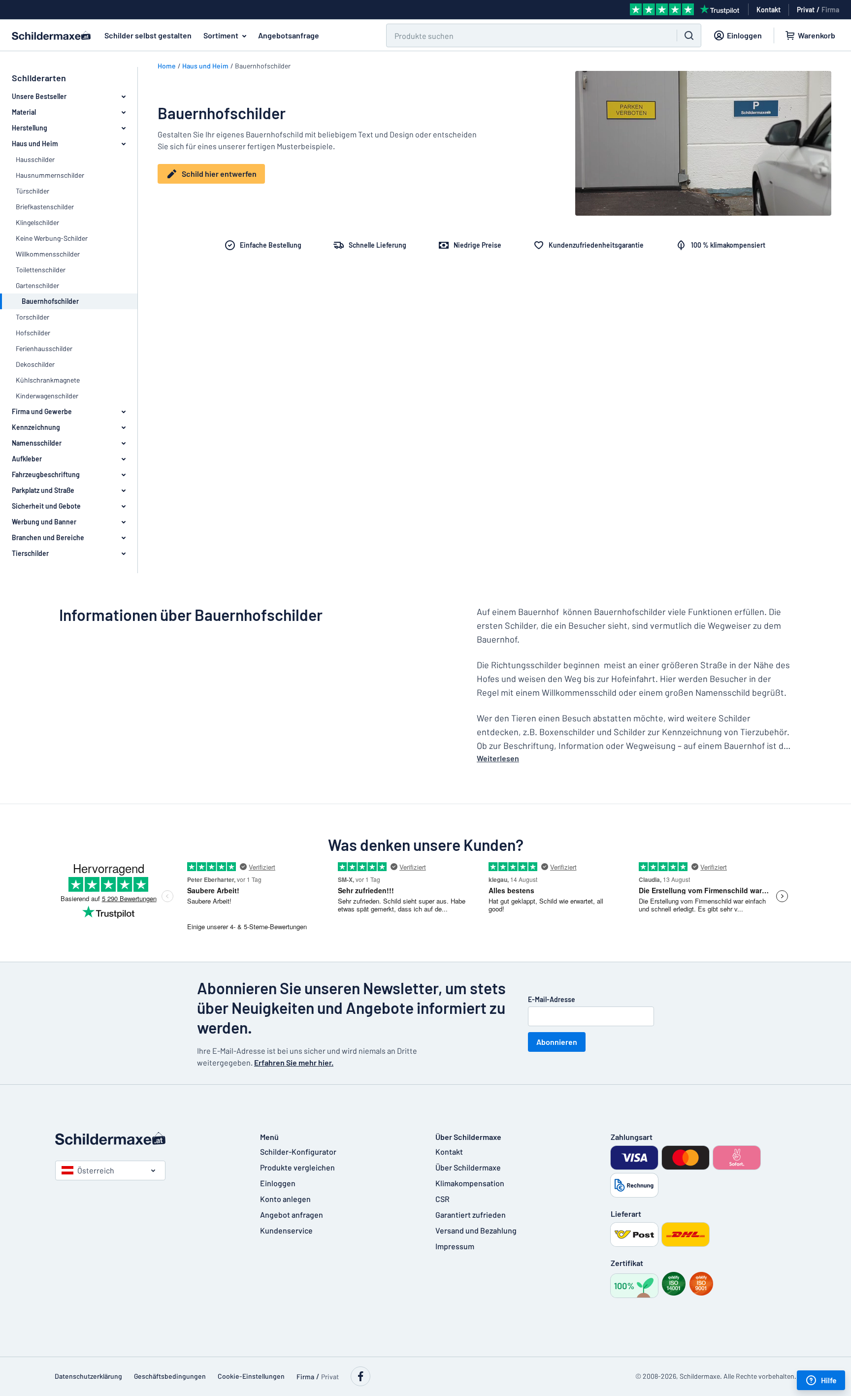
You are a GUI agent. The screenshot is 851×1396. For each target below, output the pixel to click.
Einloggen (277, 1183)
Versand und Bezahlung (476, 1230)
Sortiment (220, 35)
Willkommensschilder (48, 254)
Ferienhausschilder (44, 348)
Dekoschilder (35, 364)
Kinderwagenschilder (47, 395)
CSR (442, 1198)
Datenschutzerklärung (88, 1376)
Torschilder (32, 317)
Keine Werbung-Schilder (52, 238)
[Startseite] (147, 1138)
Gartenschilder (37, 285)
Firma (830, 9)
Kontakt (449, 1151)
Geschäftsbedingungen (170, 1376)
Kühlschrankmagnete (48, 380)
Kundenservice (286, 1230)
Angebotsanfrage (288, 35)
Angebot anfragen (291, 1214)
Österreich (95, 1170)
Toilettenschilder (40, 269)
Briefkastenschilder (45, 206)
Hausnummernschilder (50, 175)
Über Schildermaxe (468, 1167)
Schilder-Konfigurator (298, 1151)
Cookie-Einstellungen (251, 1376)
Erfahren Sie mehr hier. (293, 1062)
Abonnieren (556, 1041)
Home (167, 66)
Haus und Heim (205, 66)
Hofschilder (33, 332)
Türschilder (32, 191)
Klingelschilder (37, 222)
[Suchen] (689, 35)
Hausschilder (35, 159)
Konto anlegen (285, 1198)
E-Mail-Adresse (551, 999)
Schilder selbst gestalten (148, 35)
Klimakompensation (469, 1183)
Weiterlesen (498, 758)
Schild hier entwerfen (219, 173)
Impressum (454, 1246)
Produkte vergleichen (297, 1167)
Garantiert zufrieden (470, 1214)
